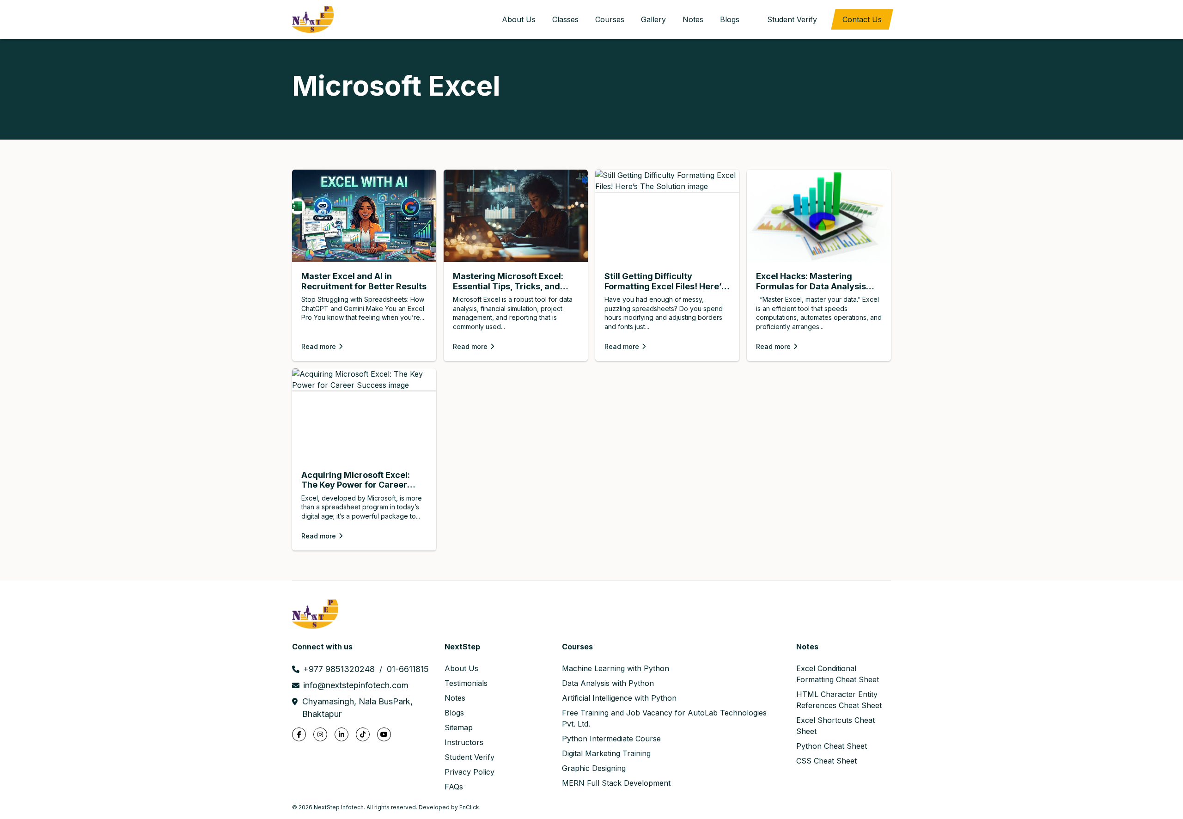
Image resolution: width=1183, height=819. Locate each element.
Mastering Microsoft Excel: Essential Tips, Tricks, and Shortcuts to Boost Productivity (508, 281)
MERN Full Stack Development (616, 783)
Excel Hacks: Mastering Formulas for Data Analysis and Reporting (811, 281)
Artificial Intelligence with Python (619, 698)
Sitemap (459, 727)
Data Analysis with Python (608, 683)
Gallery (653, 19)
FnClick (469, 807)
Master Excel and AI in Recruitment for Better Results (364, 281)
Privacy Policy (469, 771)
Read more (318, 346)
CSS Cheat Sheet (826, 760)
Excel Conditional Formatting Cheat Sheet (837, 674)
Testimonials (466, 683)
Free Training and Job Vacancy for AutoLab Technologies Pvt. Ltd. (664, 718)
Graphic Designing (594, 768)
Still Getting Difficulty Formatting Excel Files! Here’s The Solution (665, 281)
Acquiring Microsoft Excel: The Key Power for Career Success (355, 480)
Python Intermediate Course (611, 738)
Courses (609, 19)
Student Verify (469, 757)
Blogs (729, 19)
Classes (565, 19)
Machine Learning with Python (615, 668)
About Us (519, 19)
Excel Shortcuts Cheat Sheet (835, 725)
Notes (693, 19)
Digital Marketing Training (606, 753)
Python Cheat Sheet (831, 746)
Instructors (464, 742)
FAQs (454, 786)
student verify (792, 19)
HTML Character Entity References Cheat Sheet (839, 700)
